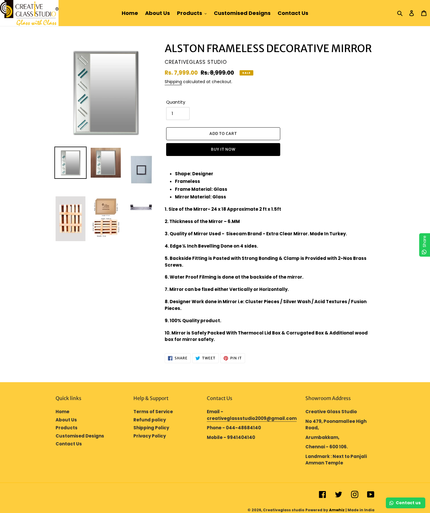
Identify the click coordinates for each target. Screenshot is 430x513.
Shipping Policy (151, 428)
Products (67, 428)
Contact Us (69, 444)
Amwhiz (337, 509)
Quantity (175, 102)
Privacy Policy (149, 436)
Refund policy (149, 420)
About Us (66, 420)
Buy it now (223, 149)
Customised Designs (80, 436)
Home (62, 412)
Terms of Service (153, 412)
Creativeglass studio (284, 509)
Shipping (173, 82)
